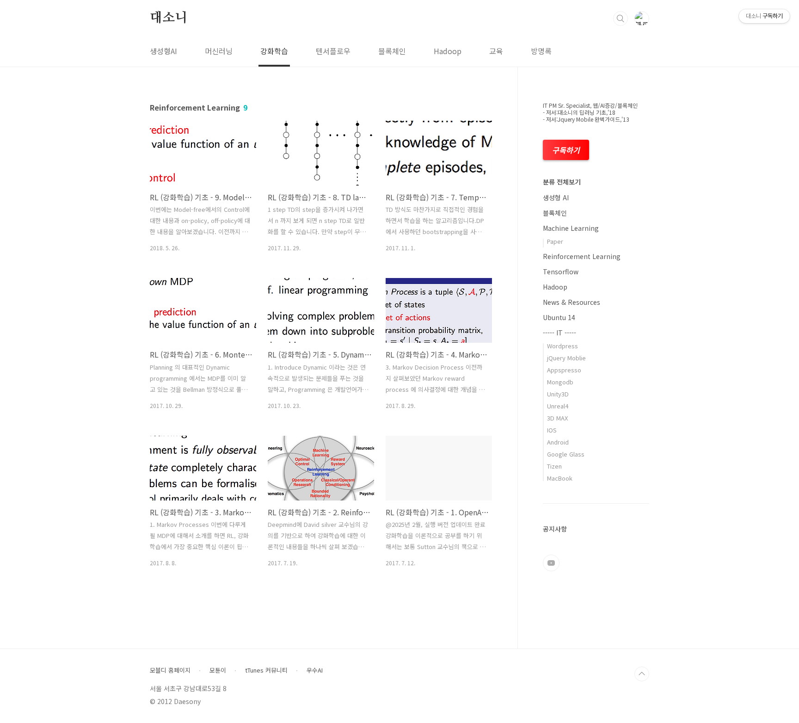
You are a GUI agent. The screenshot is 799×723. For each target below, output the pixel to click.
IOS (552, 430)
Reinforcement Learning (582, 256)
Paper (555, 241)
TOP (641, 674)
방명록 (541, 50)
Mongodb (560, 381)
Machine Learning (571, 228)
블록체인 (392, 50)
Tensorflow (560, 271)
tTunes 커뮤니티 (266, 670)
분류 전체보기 (562, 181)
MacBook (559, 478)
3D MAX (557, 418)
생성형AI (163, 50)
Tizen (554, 466)
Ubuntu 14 (559, 317)
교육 (496, 50)
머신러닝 (219, 50)
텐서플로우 (333, 50)
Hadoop (447, 50)
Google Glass (565, 454)
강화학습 (274, 50)
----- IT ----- (559, 332)
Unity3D (558, 393)
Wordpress (562, 345)
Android (558, 442)
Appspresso (564, 369)
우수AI (315, 670)
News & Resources (571, 302)
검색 (620, 18)
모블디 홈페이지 (170, 670)
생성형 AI (556, 197)
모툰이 (217, 670)
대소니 (168, 18)
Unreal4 (557, 406)
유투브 (551, 563)
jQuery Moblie (566, 357)
